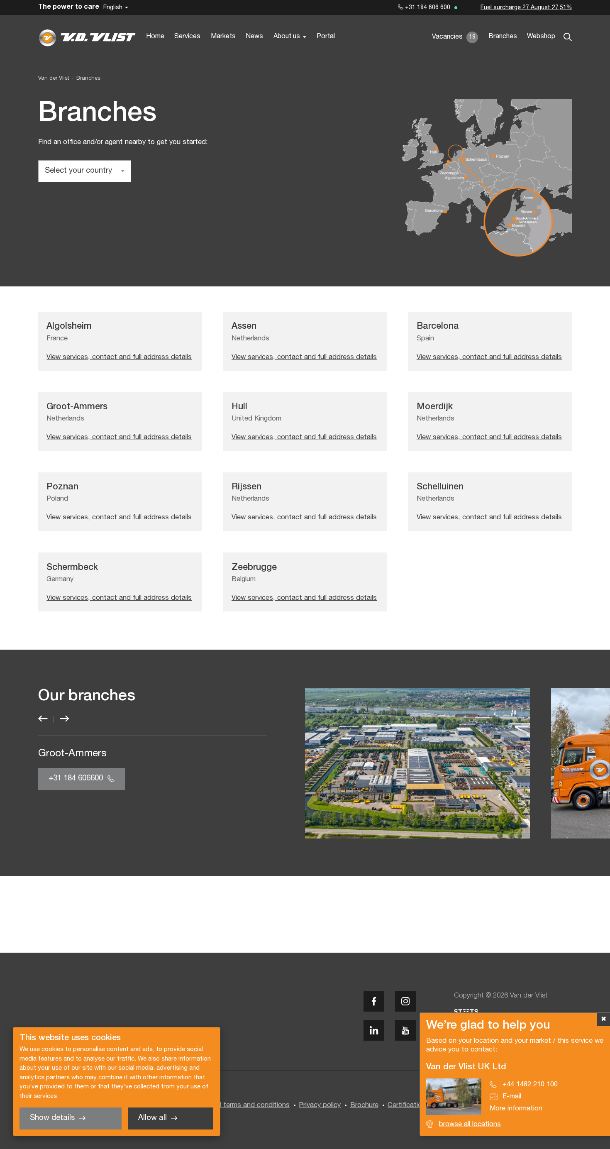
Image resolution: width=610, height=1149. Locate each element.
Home (155, 36)
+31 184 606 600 (426, 7)
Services (187, 36)
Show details (52, 1118)
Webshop (541, 36)
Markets (223, 36)
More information (516, 1108)
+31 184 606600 (76, 778)
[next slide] (64, 719)
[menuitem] (84, 79)
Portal (326, 36)
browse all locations (470, 1124)
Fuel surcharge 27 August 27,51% (526, 7)
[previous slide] (42, 719)
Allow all (152, 1118)
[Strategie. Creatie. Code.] (466, 1011)
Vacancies (454, 37)
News (254, 36)
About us (286, 36)
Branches (502, 36)
